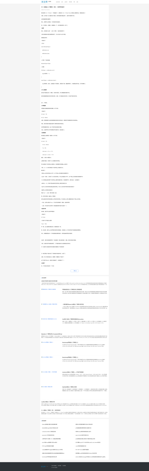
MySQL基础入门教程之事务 (69, 387)
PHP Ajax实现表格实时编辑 (48, 446)
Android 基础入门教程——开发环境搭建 (72, 372)
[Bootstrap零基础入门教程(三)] (51, 348)
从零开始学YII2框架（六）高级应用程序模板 (51, 438)
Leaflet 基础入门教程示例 (48, 402)
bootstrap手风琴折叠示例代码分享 (49, 456)
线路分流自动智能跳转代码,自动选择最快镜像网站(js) (53, 453)
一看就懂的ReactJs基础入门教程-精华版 (73, 304)
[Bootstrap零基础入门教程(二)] (51, 362)
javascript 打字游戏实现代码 (48, 435)
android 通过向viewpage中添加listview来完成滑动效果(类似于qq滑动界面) (91, 456)
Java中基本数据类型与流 (81, 446)
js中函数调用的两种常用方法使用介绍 (83, 428)
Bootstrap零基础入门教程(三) (70, 342)
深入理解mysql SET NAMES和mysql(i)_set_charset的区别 (88, 442)
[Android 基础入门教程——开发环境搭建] (51, 377)
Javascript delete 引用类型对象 (49, 431)
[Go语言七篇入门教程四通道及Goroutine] (51, 324)
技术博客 (59, 465)
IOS (74, 1)
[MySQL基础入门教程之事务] (51, 392)
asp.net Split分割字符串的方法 (82, 435)
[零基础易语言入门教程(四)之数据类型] (51, 295)
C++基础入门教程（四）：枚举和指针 (51, 410)
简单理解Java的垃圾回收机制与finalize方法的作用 (86, 453)
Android (70, 1)
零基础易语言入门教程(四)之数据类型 (72, 289)
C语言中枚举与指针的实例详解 (49, 281)
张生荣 (56, 467)
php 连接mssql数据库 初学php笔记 (49, 442)
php (77, 1)
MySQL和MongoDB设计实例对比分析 (50, 428)
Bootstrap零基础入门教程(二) (70, 357)
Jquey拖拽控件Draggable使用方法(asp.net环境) (52, 449)
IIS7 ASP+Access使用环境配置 (82, 449)
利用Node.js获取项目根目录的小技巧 (83, 431)
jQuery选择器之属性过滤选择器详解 (49, 424)
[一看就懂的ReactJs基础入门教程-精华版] (51, 310)
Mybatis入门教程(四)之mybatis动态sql (51, 334)
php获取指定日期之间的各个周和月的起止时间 (85, 438)
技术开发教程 (54, 465)
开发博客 (64, 465)
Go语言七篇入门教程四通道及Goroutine (72, 319)
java (62, 1)
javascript (58, 1)
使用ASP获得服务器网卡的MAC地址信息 (84, 424)
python (66, 1)
